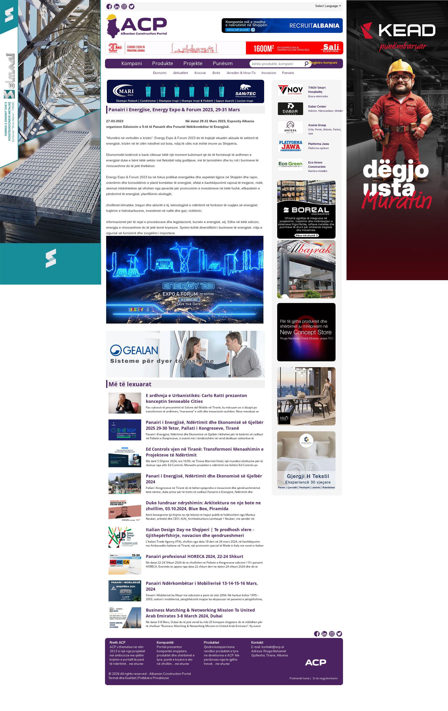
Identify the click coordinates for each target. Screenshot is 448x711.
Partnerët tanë (300, 678)
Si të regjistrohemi (325, 678)
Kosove (200, 73)
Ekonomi (159, 73)
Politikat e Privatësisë (153, 678)
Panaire (288, 73)
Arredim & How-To (241, 73)
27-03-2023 (114, 121)
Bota (216, 73)
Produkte (162, 63)
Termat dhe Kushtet (122, 678)
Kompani (131, 63)
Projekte (193, 63)
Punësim (223, 63)
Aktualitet (180, 73)
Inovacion (269, 73)
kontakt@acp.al (273, 647)
